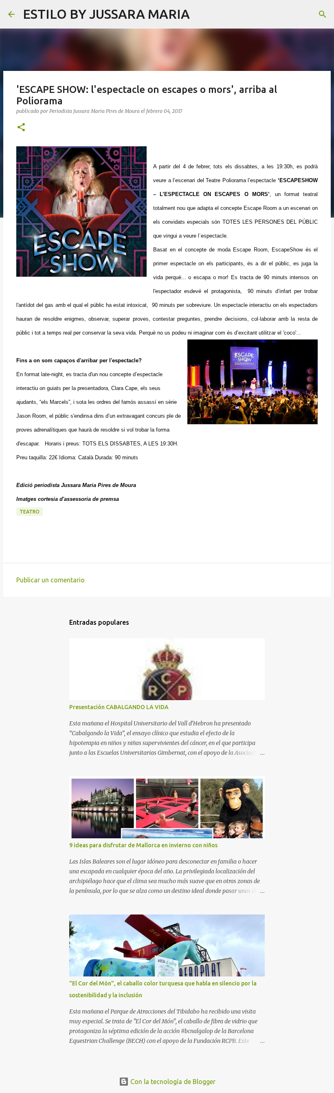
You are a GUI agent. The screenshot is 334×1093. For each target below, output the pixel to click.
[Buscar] (201, 14)
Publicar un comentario (50, 580)
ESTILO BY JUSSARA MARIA (106, 14)
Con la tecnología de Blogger (172, 1081)
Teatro (30, 511)
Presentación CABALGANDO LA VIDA (119, 707)
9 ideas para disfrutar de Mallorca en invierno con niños (143, 845)
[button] (21, 127)
